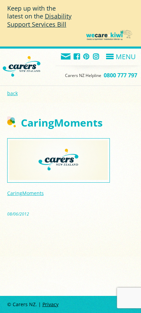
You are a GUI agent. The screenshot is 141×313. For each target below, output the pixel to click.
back (12, 93)
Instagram (96, 57)
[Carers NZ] (21, 58)
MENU (126, 56)
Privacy (50, 304)
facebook (77, 57)
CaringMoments (25, 193)
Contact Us (66, 57)
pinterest (86, 57)
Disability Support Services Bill (39, 20)
